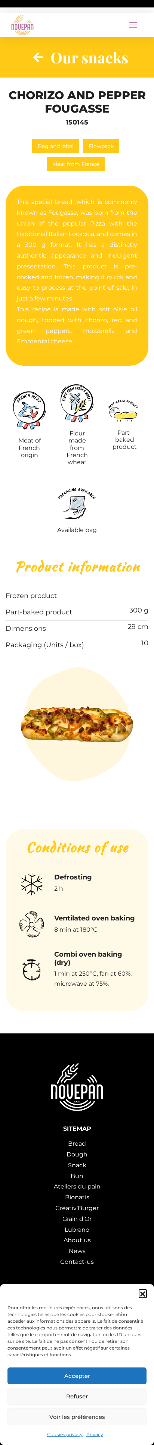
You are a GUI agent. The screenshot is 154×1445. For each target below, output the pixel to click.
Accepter (77, 1375)
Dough (77, 1154)
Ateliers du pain (77, 1186)
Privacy (94, 1434)
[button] (143, 1293)
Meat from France (75, 164)
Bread (77, 1143)
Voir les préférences (77, 1416)
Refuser (77, 1396)
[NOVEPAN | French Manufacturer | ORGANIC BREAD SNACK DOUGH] (22, 25)
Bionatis (77, 1197)
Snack (77, 1165)
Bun (77, 1176)
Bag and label (56, 146)
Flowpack (101, 146)
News (77, 1250)
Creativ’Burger (77, 1208)
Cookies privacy (65, 1434)
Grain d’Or (77, 1218)
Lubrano (77, 1229)
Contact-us (77, 1261)
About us (77, 1240)
